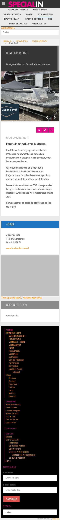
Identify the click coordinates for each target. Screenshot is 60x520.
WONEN (29, 14)
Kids (50, 19)
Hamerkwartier (15, 339)
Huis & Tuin (10, 417)
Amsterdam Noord (13, 333)
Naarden (12, 396)
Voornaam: (8, 472)
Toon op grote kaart (11, 297)
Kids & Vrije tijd (12, 420)
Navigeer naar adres (32, 297)
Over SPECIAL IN (12, 440)
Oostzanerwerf (15, 345)
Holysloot (16, 372)
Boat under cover (39, 41)
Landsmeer (13, 354)
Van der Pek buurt (16, 360)
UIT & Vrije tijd (45, 14)
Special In (8, 41)
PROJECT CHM (55, 519)
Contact (9, 437)
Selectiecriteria (15, 449)
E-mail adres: (9, 485)
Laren (11, 390)
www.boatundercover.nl (17, 248)
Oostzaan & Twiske (17, 342)
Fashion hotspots (11, 14)
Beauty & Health (12, 19)
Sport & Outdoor (34, 19)
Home (8, 461)
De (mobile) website (17, 446)
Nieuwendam (14, 351)
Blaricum (12, 378)
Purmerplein (14, 363)
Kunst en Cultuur (18, 24)
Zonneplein (13, 366)
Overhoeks (13, 357)
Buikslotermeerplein (17, 336)
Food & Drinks (40, 10)
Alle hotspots (8, 27)
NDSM (11, 348)
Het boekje (13, 443)
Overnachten (39, 24)
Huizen (12, 387)
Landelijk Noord (15, 369)
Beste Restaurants (18, 10)
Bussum (12, 381)
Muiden (12, 393)
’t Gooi (8, 375)
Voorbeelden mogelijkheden (23, 455)
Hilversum (13, 384)
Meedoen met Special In (19, 452)
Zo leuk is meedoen (17, 458)
